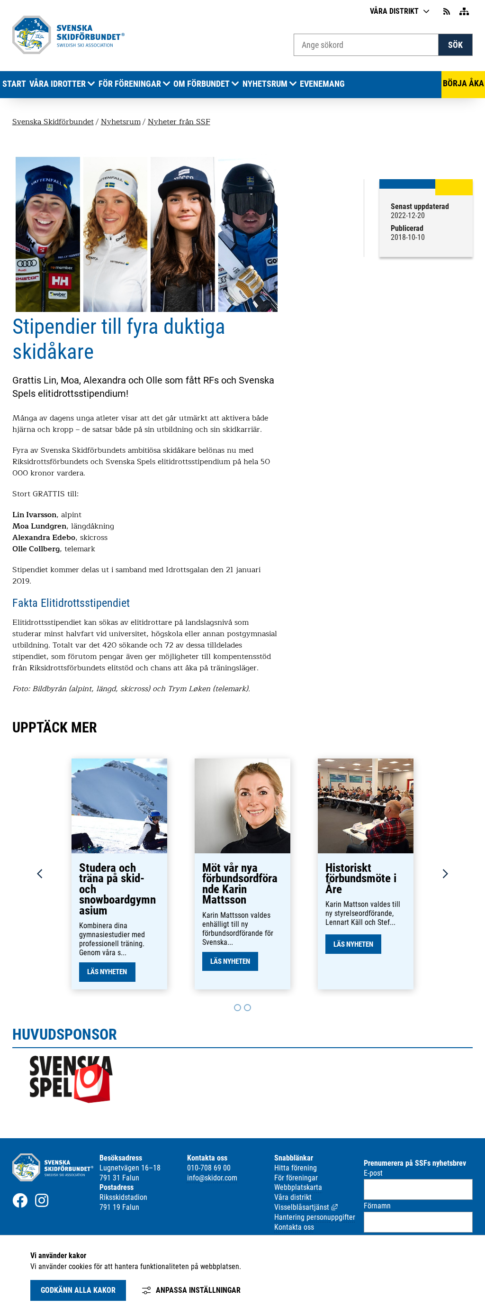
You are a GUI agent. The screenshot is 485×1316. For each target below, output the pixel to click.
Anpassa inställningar (198, 1290)
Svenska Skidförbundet (53, 122)
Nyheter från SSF (179, 122)
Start (14, 84)
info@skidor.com (212, 1177)
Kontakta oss (294, 1227)
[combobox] (366, 45)
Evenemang (322, 84)
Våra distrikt (394, 11)
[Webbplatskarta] (464, 11)
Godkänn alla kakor (78, 1290)
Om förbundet (201, 84)
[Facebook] (19, 1200)
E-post (373, 1173)
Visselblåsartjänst (306, 1207)
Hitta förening (295, 1167)
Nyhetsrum (264, 84)
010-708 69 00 (209, 1167)
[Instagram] (41, 1200)
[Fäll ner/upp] (91, 84)
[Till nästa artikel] (237, 1007)
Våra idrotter (57, 84)
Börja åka (463, 83)
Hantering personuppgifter (314, 1217)
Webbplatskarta (298, 1187)
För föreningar (130, 84)
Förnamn (377, 1205)
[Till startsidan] (68, 51)
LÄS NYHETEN (107, 972)
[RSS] (448, 11)
